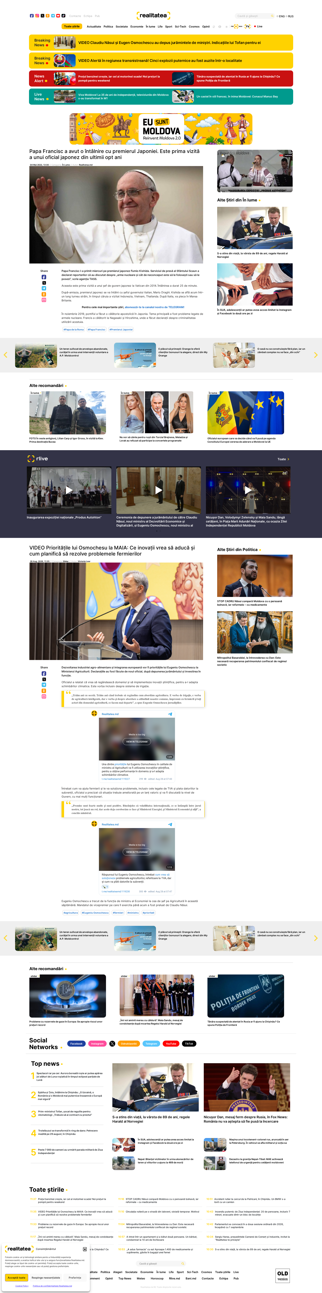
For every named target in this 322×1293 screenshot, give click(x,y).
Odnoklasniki (44, 294)
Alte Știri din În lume (237, 200)
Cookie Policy (22, 1286)
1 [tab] (156, 531)
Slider (66, 561)
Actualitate (94, 26)
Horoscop (157, 1278)
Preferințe (75, 1277)
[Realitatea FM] (236, 26)
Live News (39, 96)
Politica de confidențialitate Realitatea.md (52, 1286)
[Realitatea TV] (247, 26)
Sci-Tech (180, 26)
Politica (108, 26)
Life (160, 26)
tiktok (63, 16)
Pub (97, 16)
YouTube (171, 1043)
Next (319, 351)
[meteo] (226, 26)
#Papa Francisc (96, 329)
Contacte (75, 16)
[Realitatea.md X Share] (44, 283)
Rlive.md (174, 1278)
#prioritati (148, 912)
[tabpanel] (69, 493)
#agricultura (71, 912)
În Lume (66, 165)
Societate (122, 26)
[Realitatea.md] (283, 1276)
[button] (85, 1249)
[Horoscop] (213, 26)
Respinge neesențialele (46, 1277)
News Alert (39, 78)
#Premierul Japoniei (121, 329)
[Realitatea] (174, 16)
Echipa (88, 16)
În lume (150, 26)
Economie (136, 26)
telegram (53, 16)
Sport (168, 26)
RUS (290, 16)
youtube (58, 16)
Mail (44, 300)
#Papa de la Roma (74, 329)
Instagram (97, 1043)
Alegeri (117, 1272)
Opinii (206, 26)
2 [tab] (160, 531)
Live (259, 26)
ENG (282, 16)
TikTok (189, 1043)
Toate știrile (72, 26)
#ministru (133, 912)
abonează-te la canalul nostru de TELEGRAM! (154, 307)
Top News (124, 1278)
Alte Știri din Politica (237, 549)
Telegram (44, 288)
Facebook (44, 277)
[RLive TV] (38, 459)
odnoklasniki (48, 16)
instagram (37, 16)
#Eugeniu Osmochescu (95, 912)
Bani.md (191, 1278)
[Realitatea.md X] (42, 15)
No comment (91, 1278)
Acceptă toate (16, 1277)
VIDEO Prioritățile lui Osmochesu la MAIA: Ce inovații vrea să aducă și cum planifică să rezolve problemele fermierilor (112, 551)
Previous (2, 351)
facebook (32, 16)
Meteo (141, 1278)
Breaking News (42, 42)
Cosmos (194, 26)
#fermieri (118, 912)
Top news (45, 1064)
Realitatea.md (86, 165)
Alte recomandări (46, 385)
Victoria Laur (84, 561)
